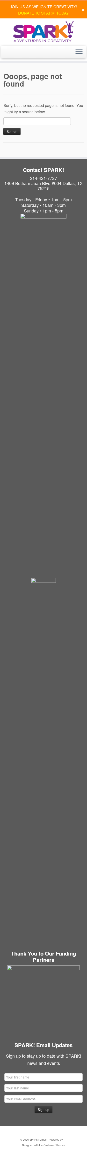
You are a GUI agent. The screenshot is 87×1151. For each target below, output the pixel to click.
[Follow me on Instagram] (11, 53)
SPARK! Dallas (38, 1139)
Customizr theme (54, 1145)
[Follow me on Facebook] (5, 53)
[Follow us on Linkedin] (16, 53)
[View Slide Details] (43, 1001)
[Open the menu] (79, 52)
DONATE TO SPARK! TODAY (43, 13)
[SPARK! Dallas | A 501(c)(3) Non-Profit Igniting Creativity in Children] (43, 31)
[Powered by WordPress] (65, 1138)
